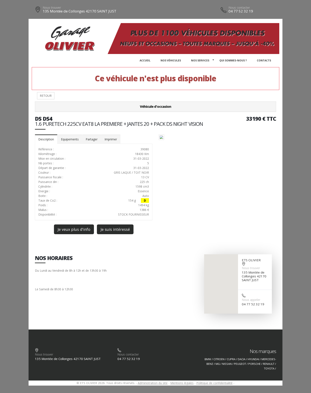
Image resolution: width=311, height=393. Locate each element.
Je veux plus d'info (74, 229)
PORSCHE (254, 364)
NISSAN (227, 364)
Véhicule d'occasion (155, 106)
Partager (92, 139)
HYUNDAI (253, 359)
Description (46, 139)
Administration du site (153, 383)
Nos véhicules (171, 60)
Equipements (70, 139)
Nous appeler (251, 300)
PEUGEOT (240, 364)
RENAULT (268, 364)
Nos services (200, 60)
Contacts (264, 60)
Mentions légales (182, 383)
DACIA (241, 359)
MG (218, 364)
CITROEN (218, 359)
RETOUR (46, 96)
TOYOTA (269, 368)
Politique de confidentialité (214, 383)
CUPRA (231, 359)
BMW (208, 359)
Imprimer (111, 139)
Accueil (145, 60)
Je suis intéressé (115, 229)
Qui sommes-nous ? (233, 60)
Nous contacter (239, 8)
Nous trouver (52, 8)
